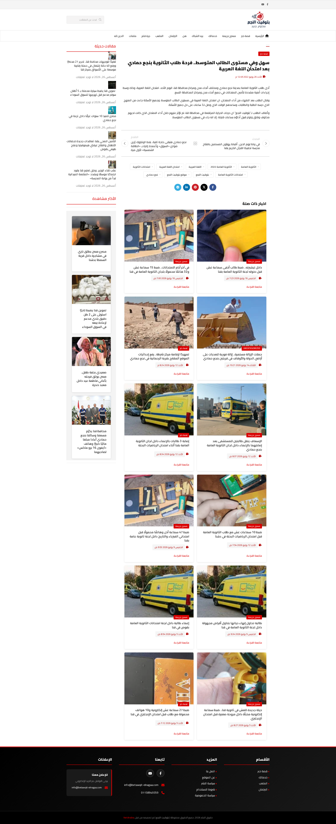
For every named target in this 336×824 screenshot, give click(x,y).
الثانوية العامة (248, 166)
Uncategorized (251, 348)
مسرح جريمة (254, 261)
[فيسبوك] (160, 773)
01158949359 (149, 792)
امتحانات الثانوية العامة (230, 174)
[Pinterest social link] (195, 187)
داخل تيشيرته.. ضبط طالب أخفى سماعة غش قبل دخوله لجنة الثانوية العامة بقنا (234, 269)
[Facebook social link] (267, 4)
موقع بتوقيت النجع (177, 174)
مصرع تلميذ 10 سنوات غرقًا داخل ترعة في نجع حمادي (92, 117)
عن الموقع (208, 777)
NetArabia (129, 817)
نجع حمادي (152, 174)
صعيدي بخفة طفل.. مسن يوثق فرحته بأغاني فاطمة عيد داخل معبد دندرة (91, 379)
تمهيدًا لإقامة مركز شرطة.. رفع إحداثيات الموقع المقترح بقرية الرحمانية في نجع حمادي (159, 356)
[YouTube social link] (262, 4)
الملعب (263, 783)
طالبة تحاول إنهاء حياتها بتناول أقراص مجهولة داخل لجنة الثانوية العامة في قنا (232, 625)
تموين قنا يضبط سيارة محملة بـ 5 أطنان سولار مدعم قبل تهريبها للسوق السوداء (93, 92)
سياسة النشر (208, 783)
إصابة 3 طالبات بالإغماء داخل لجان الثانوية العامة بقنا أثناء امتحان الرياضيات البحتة (162, 443)
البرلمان (263, 789)
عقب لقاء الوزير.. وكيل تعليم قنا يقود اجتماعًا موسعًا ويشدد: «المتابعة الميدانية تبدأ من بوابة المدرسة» (92, 174)
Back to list (195, 143)
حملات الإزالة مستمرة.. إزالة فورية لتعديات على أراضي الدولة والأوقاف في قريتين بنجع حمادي (232, 356)
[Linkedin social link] (186, 187)
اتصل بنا (210, 771)
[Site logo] (259, 19)
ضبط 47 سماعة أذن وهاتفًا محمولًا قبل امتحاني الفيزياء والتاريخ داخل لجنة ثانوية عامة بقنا (159, 536)
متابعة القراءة (254, 286)
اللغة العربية (195, 166)
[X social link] (204, 187)
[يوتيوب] (150, 773)
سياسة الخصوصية (205, 795)
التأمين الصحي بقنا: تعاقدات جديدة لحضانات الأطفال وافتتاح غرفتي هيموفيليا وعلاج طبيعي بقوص (91, 145)
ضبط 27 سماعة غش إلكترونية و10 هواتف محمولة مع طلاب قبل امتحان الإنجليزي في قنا (160, 712)
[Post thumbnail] (112, 55)
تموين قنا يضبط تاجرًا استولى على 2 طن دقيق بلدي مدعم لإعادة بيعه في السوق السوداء (93, 318)
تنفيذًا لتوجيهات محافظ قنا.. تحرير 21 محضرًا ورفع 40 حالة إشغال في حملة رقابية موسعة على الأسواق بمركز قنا (91, 65)
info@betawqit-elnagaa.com (141, 784)
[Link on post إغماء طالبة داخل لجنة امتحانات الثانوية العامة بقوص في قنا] (159, 591)
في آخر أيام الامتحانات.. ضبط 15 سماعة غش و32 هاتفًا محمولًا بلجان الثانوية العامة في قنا (159, 269)
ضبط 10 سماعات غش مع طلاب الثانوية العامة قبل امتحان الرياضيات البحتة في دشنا (232, 534)
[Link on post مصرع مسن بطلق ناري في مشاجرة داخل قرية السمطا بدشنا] (91, 230)
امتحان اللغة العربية (169, 166)
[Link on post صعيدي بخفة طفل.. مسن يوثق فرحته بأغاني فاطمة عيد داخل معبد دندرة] (91, 351)
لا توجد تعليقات (84, 77)
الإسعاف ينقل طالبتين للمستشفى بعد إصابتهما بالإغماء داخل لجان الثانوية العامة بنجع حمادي (234, 445)
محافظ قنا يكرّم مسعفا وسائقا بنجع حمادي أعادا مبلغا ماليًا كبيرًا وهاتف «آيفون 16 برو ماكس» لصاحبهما (91, 441)
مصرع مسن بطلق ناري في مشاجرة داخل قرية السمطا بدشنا (92, 256)
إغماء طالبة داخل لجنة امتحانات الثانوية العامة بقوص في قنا (159, 625)
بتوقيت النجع (202, 174)
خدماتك (263, 777)
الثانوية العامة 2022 (221, 166)
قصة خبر (264, 54)
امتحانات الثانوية (141, 166)
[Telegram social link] (177, 187)
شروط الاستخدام (205, 789)
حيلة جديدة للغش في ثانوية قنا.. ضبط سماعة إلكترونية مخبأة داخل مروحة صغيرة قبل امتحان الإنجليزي (232, 714)
